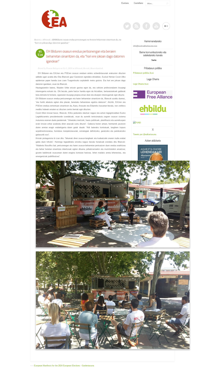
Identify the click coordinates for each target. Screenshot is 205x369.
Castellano (138, 3)
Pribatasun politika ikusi (143, 73)
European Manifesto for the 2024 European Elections (57, 365)
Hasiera (37, 39)
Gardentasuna (88, 365)
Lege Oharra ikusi (140, 84)
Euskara (125, 3)
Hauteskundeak (96, 68)
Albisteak (46, 39)
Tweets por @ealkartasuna (144, 134)
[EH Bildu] (152, 109)
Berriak (86, 68)
